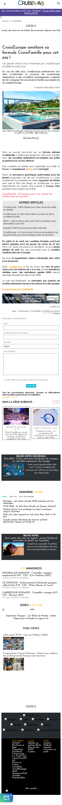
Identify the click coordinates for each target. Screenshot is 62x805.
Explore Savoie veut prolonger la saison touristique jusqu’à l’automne (27, 510)
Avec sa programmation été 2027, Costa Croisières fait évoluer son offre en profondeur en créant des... (42, 468)
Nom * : (6, 323)
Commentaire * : (10, 351)
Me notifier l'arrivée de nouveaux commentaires (27, 380)
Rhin (31, 169)
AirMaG (16, 743)
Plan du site (33, 747)
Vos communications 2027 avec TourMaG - (31, 12)
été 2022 (45, 311)
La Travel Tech (19, 756)
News (4, 496)
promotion (55, 311)
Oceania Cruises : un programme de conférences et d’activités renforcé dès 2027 (46, 433)
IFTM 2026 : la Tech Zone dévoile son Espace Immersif (29, 506)
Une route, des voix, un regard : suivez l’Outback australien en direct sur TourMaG (31, 539)
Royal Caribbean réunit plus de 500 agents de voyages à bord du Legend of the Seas (16, 435)
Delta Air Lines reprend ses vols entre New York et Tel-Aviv (29, 516)
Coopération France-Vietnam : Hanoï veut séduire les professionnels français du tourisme (30, 654)
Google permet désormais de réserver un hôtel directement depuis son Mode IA (25, 521)
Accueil (5, 21)
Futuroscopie (18, 754)
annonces (31, 568)
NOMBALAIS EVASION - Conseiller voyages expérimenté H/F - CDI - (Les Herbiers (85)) (27, 574)
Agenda (47, 747)
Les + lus (13, 496)
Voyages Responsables (18, 776)
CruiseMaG (16, 21)
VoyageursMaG (19, 773)
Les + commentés (26, 496)
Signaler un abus (9, 397)
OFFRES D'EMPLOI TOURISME (15, 578)
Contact (47, 743)
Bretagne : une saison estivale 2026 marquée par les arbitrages (28, 502)
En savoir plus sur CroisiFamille (17, 289)
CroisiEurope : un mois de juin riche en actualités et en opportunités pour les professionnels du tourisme (30, 233)
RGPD (31, 749)
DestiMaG (17, 752)
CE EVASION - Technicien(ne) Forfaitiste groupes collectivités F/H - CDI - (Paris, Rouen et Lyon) (29, 584)
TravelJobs (17, 767)
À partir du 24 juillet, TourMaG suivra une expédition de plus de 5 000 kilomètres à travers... (42, 546)
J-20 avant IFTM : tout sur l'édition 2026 (25, 635)
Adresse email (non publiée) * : (16, 333)
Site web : (7, 342)
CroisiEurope (15, 266)
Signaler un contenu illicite (34, 744)
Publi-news (31, 628)
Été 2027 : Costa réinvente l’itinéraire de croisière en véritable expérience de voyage (31, 460)
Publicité (48, 745)
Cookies (31, 752)
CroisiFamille (35, 311)
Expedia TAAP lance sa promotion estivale (24, 228)
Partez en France (16, 763)
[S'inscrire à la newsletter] (6, 797)
